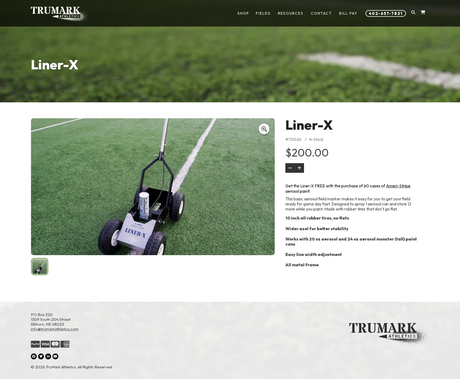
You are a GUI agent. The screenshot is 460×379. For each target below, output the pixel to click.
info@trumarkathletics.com (55, 328)
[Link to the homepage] (389, 340)
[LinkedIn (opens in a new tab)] (48, 356)
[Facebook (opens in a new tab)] (34, 356)
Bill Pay (348, 13)
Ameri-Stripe (398, 185)
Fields (263, 13)
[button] (413, 13)
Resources (290, 13)
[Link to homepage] (60, 15)
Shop (243, 13)
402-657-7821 (386, 13)
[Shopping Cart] (423, 13)
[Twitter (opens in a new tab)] (41, 356)
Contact (321, 13)
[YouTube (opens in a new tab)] (55, 356)
